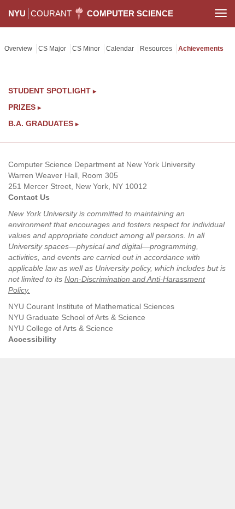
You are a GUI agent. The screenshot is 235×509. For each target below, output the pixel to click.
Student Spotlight (52, 90)
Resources (156, 48)
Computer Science (130, 13)
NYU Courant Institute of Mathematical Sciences (91, 306)
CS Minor (86, 48)
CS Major (52, 48)
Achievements (201, 48)
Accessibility (32, 339)
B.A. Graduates (43, 123)
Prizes (24, 107)
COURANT (51, 13)
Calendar (120, 48)
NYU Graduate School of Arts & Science (76, 317)
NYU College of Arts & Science (60, 328)
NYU (17, 13)
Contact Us (29, 197)
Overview (18, 48)
